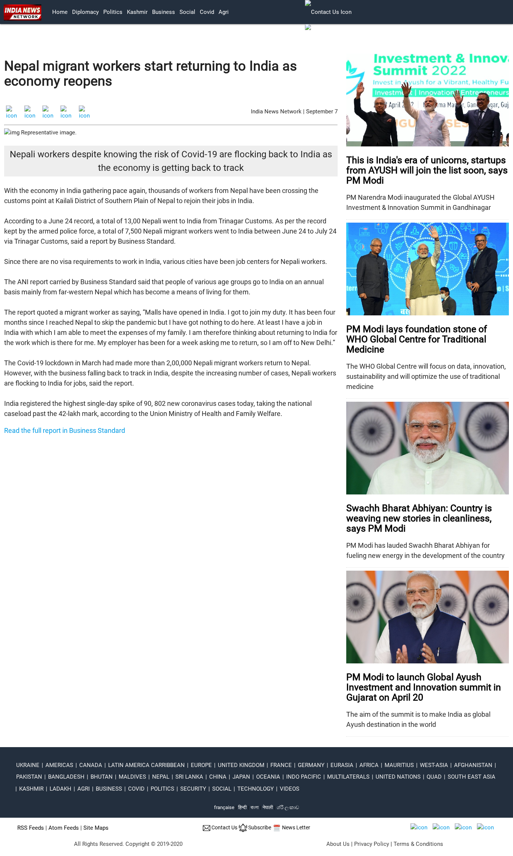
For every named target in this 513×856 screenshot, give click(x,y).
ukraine (27, 765)
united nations (398, 776)
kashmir (137, 12)
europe (201, 765)
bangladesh (66, 776)
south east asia (471, 776)
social (187, 12)
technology (255, 788)
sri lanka (189, 776)
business (163, 12)
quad (434, 776)
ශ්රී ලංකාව (288, 807)
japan (241, 776)
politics (112, 12)
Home (60, 12)
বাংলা (255, 807)
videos (289, 788)
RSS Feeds (30, 827)
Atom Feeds (63, 827)
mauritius (399, 765)
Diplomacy (85, 12)
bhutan (102, 776)
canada (90, 765)
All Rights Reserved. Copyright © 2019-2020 (128, 844)
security (193, 788)
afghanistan (473, 765)
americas (59, 765)
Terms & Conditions (418, 844)
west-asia (434, 765)
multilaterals (348, 776)
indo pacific (303, 776)
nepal (160, 776)
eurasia (341, 765)
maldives (132, 776)
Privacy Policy (371, 844)
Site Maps (96, 827)
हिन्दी (242, 807)
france (281, 765)
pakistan (29, 776)
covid (207, 12)
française (224, 807)
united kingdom (241, 765)
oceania (268, 776)
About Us (338, 844)
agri (224, 12)
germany (311, 765)
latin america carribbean (146, 765)
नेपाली (268, 807)
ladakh (60, 788)
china (217, 776)
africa (369, 765)
